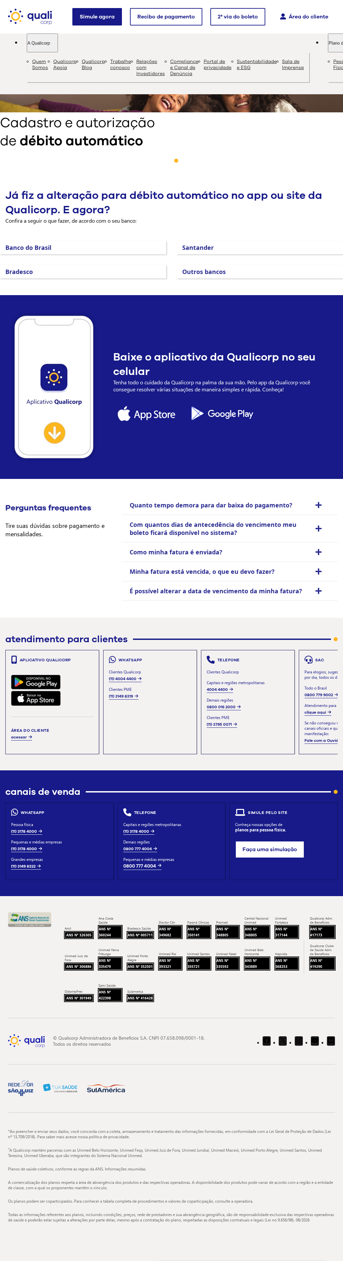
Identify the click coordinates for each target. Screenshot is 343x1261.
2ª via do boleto (238, 16)
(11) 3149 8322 (23, 866)
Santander (198, 247)
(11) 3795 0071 (219, 724)
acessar (19, 737)
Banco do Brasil (28, 247)
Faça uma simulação (270, 849)
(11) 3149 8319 (121, 696)
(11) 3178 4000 (24, 831)
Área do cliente (308, 16)
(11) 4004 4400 (122, 678)
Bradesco (19, 272)
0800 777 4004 (137, 849)
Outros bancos (204, 272)
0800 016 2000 (221, 707)
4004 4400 (217, 689)
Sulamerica (135, 991)
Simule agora (97, 16)
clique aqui (315, 712)
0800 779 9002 (318, 695)
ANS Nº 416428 (140, 998)
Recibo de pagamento (166, 16)
